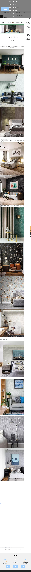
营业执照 (11, 570)
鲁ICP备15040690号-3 (20, 570)
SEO (8, 570)
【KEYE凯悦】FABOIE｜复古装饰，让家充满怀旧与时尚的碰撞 (28, 28)
